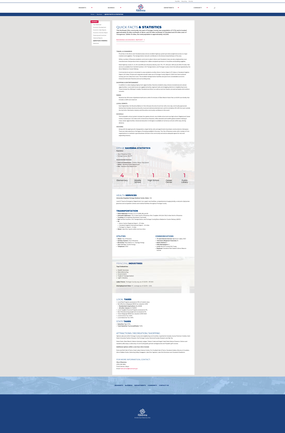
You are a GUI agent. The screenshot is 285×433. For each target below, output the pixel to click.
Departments (169, 7)
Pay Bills (177, 1)
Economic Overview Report (100, 32)
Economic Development (99, 27)
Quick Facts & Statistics (100, 40)
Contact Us (164, 385)
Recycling (184, 1)
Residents (82, 7)
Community (198, 7)
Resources (96, 43)
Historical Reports (97, 38)
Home (92, 14)
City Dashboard (97, 24)
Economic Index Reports (99, 30)
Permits (191, 1)
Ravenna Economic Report (129, 40)
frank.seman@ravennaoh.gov (129, 368)
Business (111, 7)
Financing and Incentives (99, 35)
